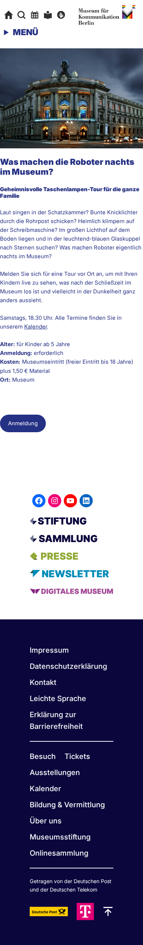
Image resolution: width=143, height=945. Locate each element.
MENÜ (25, 32)
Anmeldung (23, 423)
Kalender (35, 326)
